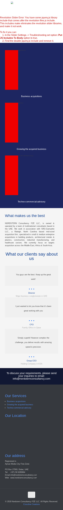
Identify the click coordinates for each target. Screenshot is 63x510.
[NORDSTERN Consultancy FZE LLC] (31, 8)
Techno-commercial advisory (19, 408)
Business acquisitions (16, 401)
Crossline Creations (31, 504)
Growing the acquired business (20, 404)
